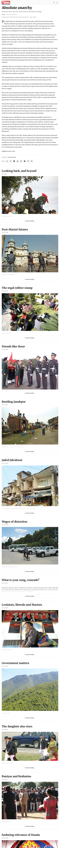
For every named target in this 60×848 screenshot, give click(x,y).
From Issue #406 (26, 17)
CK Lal (3, 14)
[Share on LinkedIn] (17, 161)
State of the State (11, 14)
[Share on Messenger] (14, 161)
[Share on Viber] (28, 161)
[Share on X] (7, 161)
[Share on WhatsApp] (21, 161)
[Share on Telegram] (24, 161)
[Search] (54, 2)
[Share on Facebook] (10, 161)
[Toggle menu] (57, 2)
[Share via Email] (31, 161)
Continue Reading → (30, 221)
